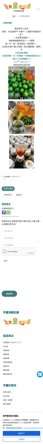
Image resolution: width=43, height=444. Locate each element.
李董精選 (6, 350)
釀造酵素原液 (7, 374)
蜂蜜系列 (6, 366)
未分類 (5, 346)
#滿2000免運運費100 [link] (21, 59)
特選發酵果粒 (7, 362)
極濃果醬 (6, 358)
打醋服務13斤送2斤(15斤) (12, 342)
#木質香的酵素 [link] (21, 53)
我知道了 (21, 433)
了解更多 (21, 439)
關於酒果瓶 (7, 404)
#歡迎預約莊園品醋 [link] (21, 65)
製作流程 (6, 396)
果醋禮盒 (6, 354)
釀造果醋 (19, 195)
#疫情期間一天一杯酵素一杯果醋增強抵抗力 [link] (21, 56)
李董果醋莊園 (7, 195)
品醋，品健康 (7, 400)
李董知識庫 (8, 188)
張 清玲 (7, 176)
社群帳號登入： (9, 208)
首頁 (13, 16)
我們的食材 (7, 392)
